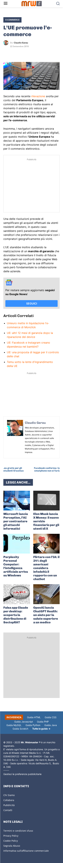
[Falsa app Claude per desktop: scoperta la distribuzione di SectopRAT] (16, 594)
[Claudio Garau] (6, 42)
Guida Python (33, 725)
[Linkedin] (14, 52)
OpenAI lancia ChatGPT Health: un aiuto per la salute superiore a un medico (45, 615)
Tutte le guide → (41, 728)
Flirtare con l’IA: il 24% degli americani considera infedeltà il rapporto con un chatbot (46, 568)
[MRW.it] (31, 3)
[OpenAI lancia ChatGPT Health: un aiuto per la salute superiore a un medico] (46, 594)
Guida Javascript (23, 721)
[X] (6, 52)
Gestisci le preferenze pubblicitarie (22, 774)
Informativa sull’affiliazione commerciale (26, 850)
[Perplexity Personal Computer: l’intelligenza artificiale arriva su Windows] (16, 544)
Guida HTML (34, 717)
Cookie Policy (10, 840)
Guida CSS (50, 717)
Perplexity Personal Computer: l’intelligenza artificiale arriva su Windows (15, 566)
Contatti (7, 810)
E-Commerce (12, 19)
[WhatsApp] (22, 52)
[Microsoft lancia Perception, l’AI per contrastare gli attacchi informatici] (16, 500)
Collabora (8, 800)
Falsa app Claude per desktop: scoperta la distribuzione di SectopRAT (15, 615)
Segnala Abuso (11, 845)
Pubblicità (9, 805)
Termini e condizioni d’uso (18, 830)
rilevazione (38, 96)
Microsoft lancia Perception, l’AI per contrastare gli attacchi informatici (15, 521)
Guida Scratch (20, 728)
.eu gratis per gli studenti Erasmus (13, 469)
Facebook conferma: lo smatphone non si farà (47, 469)
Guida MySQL (14, 725)
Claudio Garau (21, 43)
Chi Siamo (9, 795)
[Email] (37, 52)
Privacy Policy (10, 835)
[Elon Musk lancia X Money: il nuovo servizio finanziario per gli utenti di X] (46, 500)
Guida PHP (43, 721)
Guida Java (50, 725)
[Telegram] (30, 52)
